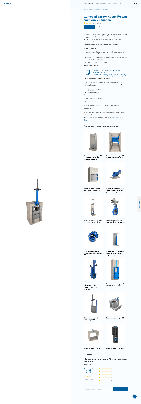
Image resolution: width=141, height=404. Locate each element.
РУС (135, 3)
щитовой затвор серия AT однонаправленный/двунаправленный (104, 118)
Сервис (97, 3)
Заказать (89, 26)
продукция (87, 7)
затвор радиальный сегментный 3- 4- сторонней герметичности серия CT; (107, 71)
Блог (120, 3)
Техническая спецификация (108, 26)
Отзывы (109, 3)
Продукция (90, 3)
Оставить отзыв (120, 389)
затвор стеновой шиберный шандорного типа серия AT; (109, 69)
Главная (85, 3)
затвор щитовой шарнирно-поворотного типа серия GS (109, 74)
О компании (103, 3)
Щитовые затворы (97, 7)
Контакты (115, 3)
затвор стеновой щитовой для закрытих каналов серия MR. (110, 76)
